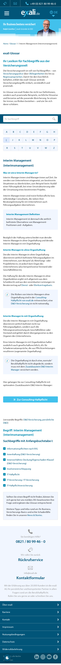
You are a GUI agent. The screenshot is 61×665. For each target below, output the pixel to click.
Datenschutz (8, 641)
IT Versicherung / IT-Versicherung (23, 479)
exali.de (30, 13)
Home (5, 43)
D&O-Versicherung (20, 303)
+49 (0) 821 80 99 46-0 (43, 3)
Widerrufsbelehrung (12, 649)
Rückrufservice (30, 559)
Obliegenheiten (37, 73)
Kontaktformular (30, 577)
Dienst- (24, 285)
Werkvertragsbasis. (43, 285)
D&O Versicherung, (32, 419)
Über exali (7, 604)
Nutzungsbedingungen (13, 634)
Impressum (8, 626)
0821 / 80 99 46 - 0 (30, 541)
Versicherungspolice (13, 73)
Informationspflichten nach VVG (22, 448)
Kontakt (6, 619)
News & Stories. (34, 515)
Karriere (6, 612)
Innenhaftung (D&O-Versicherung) (23, 454)
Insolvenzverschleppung (19, 468)
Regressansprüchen (12, 76)
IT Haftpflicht (13, 474)
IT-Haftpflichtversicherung (20, 485)
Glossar (13, 43)
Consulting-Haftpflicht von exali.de (29, 299)
